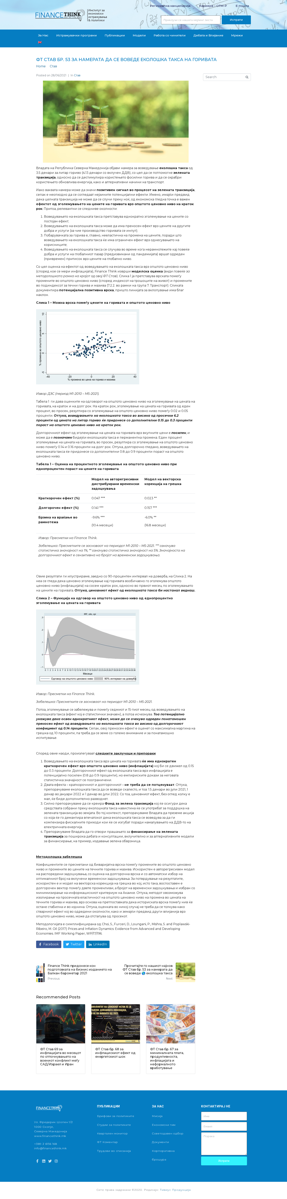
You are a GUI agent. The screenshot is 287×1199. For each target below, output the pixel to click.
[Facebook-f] (37, 1161)
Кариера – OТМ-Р (213, 6)
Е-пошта (242, 6)
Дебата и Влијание (208, 35)
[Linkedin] (43, 1161)
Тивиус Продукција (175, 1190)
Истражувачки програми (76, 35)
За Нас (43, 35)
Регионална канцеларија (170, 6)
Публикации (115, 35)
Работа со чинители (170, 35)
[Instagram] (56, 1161)
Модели (139, 35)
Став (77, 75)
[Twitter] (50, 1161)
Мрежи (237, 35)
